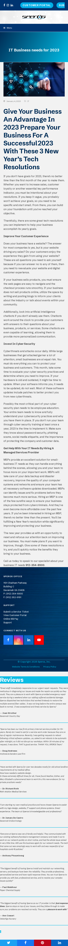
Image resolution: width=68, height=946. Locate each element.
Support (7, 622)
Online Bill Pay (10, 618)
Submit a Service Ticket (16, 611)
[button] (7, 28)
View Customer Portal (14, 615)
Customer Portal (37, 5)
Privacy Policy (49, 666)
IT (28, 101)
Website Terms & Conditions (26, 666)
